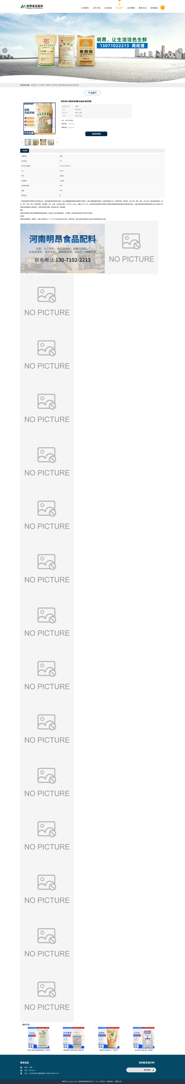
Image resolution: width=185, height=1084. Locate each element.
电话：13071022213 (30, 1070)
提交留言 (147, 1070)
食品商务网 (109, 1081)
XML (96, 1081)
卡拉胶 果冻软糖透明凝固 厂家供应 (38, 1050)
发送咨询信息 (96, 134)
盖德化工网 (118, 1081)
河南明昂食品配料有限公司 (86, 1081)
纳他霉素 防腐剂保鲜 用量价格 (73, 1050)
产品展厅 (42, 85)
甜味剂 (48, 85)
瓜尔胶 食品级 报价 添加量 (144, 1050)
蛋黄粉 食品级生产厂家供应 (108, 1050)
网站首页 (34, 85)
